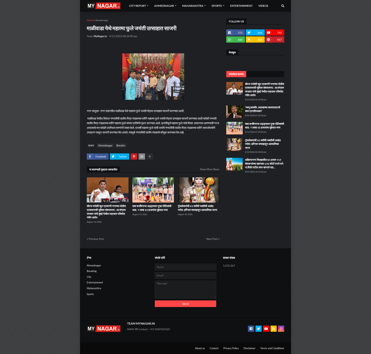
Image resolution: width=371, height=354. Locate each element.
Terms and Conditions (272, 348)
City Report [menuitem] (137, 5)
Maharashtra (94, 288)
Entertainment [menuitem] (241, 5)
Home (90, 20)
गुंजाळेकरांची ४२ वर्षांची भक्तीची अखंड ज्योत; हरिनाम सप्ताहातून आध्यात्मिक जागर (197, 207)
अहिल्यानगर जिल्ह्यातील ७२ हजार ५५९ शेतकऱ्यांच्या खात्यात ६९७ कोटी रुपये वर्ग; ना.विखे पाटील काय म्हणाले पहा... (264, 163)
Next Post (212, 238)
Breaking (92, 271)
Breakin (121, 145)
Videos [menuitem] (263, 5)
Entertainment (95, 282)
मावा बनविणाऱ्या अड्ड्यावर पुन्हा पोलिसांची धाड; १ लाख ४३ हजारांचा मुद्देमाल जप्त (151, 207)
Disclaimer (249, 348)
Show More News (210, 169)
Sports (90, 294)
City (89, 276)
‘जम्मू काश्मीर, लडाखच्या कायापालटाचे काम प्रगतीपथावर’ (262, 109)
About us (200, 348)
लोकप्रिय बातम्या (236, 74)
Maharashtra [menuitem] (192, 5)
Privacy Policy (231, 348)
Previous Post (96, 238)
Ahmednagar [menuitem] (164, 5)
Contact (214, 348)
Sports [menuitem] (217, 5)
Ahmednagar (101, 20)
